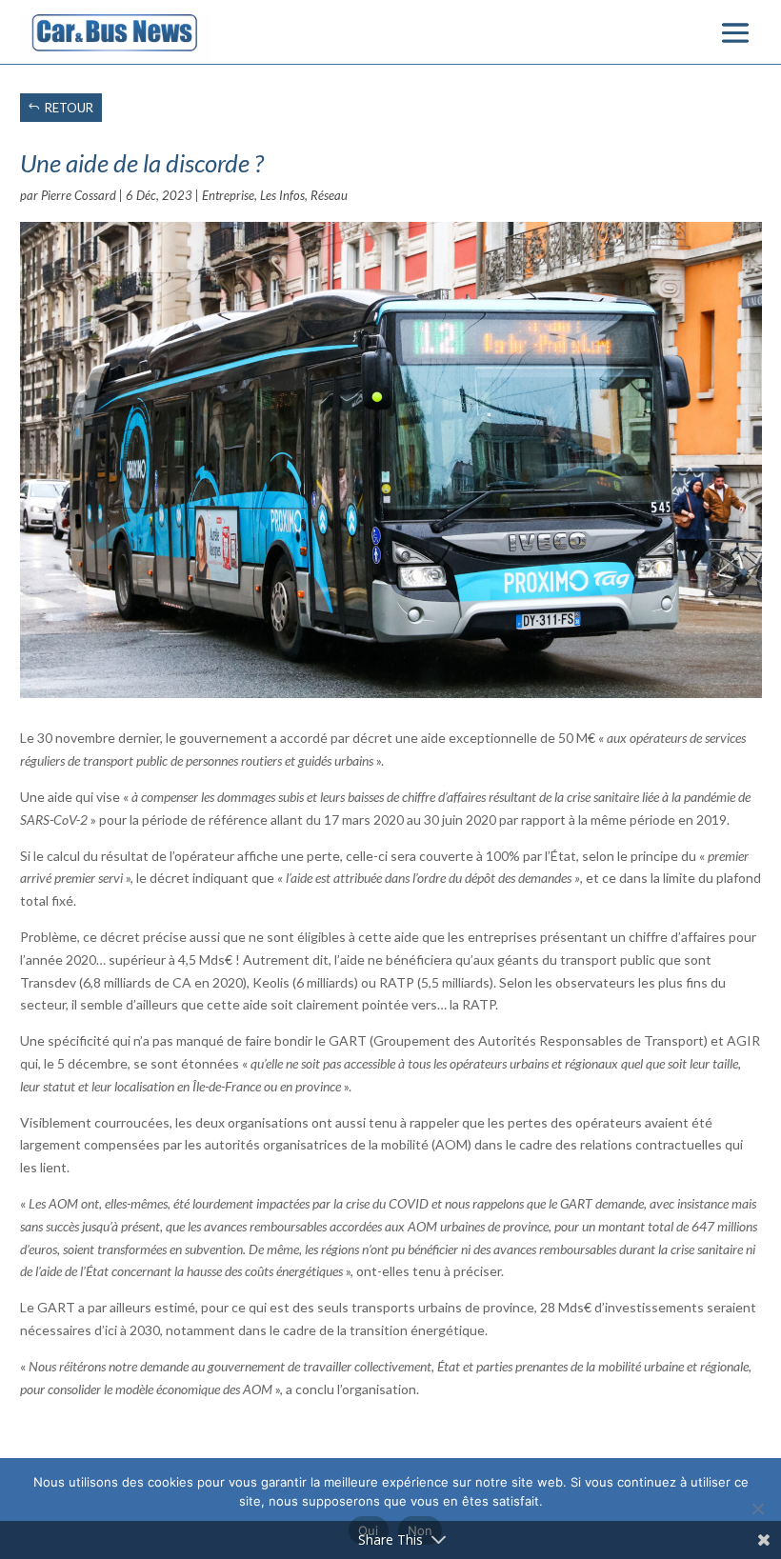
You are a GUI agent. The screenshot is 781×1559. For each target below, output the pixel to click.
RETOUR (69, 107)
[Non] (757, 1508)
